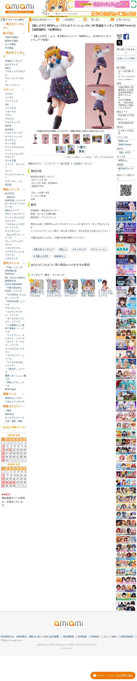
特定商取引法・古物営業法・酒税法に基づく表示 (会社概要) (30, 636)
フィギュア (50, 163)
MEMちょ (123, 160)
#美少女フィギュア (44, 249)
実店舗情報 (68, 636)
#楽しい (63, 249)
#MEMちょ (60, 256)
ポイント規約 (109, 636)
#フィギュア (79, 249)
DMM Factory (124, 144)
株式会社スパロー (125, 169)
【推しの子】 (124, 152)
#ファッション (99, 249)
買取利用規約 (126, 636)
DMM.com (123, 141)
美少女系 (64, 163)
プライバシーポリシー (11, 640)
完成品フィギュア (83, 163)
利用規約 (95, 636)
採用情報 (82, 636)
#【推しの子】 (41, 256)
